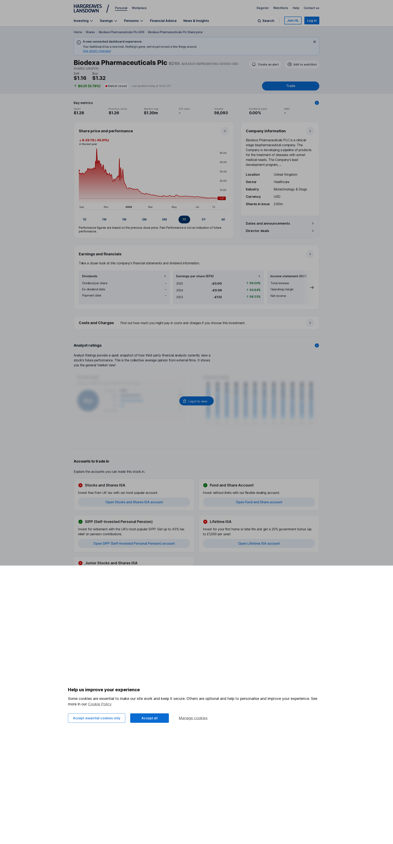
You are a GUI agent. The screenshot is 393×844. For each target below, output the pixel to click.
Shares (90, 32)
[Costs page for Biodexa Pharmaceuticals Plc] (196, 323)
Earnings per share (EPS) (195, 276)
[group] (154, 219)
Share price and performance (106, 131)
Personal (121, 8)
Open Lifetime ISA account (259, 543)
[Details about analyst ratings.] (316, 345)
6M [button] (164, 219)
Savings (106, 21)
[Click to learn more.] (316, 102)
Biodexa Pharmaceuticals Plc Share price (175, 32)
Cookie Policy (100, 704)
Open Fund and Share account (259, 502)
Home (78, 32)
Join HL (293, 20)
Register (263, 8)
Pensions (131, 21)
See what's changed (97, 51)
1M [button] (124, 219)
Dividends (89, 276)
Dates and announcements (268, 223)
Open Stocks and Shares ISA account (134, 502)
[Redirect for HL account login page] (196, 400)
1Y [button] (184, 219)
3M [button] (144, 219)
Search (268, 21)
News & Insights (196, 21)
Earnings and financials (100, 254)
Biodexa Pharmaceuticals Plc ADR (121, 32)
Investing (81, 21)
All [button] (223, 219)
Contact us (311, 8)
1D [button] (84, 219)
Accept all (149, 718)
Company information (266, 131)
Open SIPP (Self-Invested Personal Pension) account (134, 543)
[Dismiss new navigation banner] (315, 42)
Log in (312, 20)
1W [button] (104, 219)
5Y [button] (204, 219)
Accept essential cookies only (97, 718)
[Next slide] (307, 287)
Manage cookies (193, 718)
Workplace (139, 8)
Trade (290, 86)
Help (296, 8)
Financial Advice (163, 21)
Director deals (257, 231)
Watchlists (280, 8)
